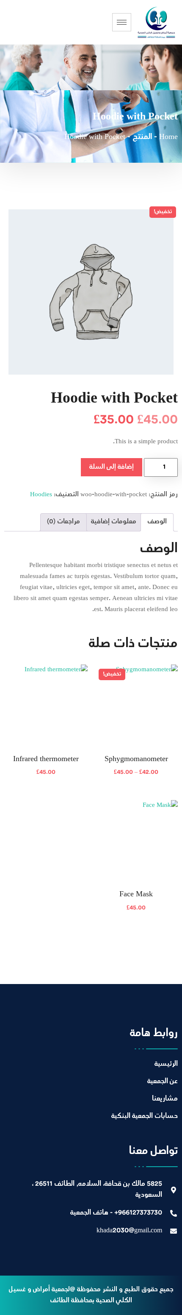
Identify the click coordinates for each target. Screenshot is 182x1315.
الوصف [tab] (157, 522)
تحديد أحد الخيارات (136, 778)
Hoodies (41, 494)
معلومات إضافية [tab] (113, 522)
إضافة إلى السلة (111, 467)
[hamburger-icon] (121, 22)
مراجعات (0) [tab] (63, 522)
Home (168, 137)
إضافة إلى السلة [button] (46, 778)
